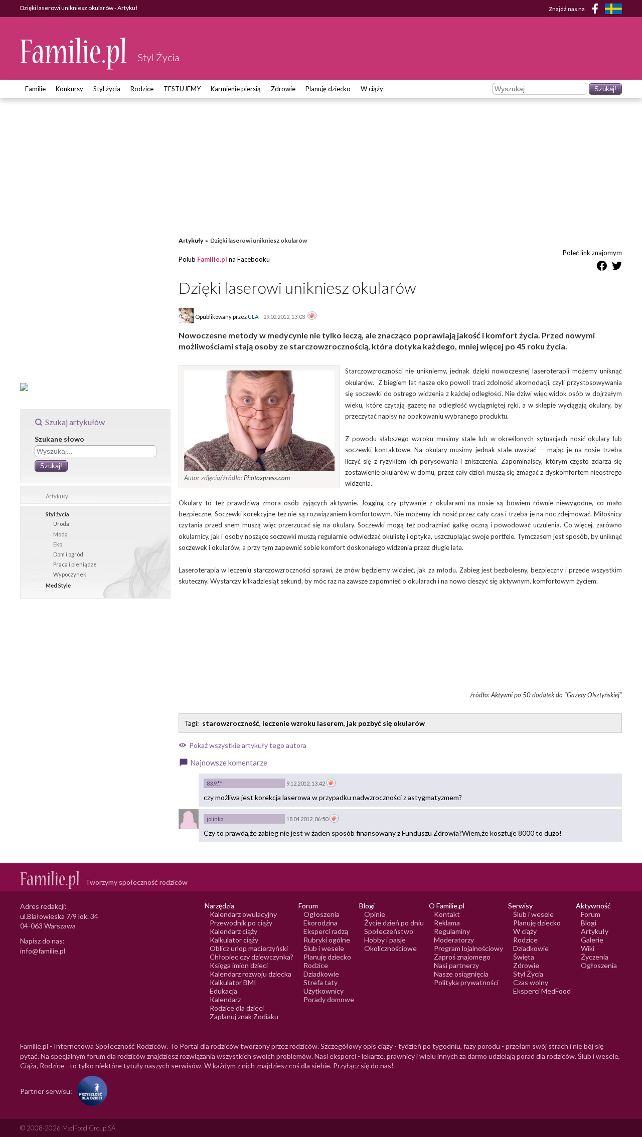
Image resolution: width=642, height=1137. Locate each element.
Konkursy (69, 89)
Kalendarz (225, 999)
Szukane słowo (59, 439)
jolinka (215, 819)
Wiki (587, 948)
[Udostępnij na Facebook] (602, 267)
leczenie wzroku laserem (303, 723)
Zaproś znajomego (462, 957)
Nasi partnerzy (456, 965)
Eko (57, 544)
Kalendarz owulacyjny (243, 914)
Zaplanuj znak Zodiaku (244, 1016)
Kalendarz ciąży (233, 931)
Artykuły (57, 496)
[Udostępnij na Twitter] (617, 267)
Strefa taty (320, 982)
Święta (523, 957)
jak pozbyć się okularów (386, 723)
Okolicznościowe (390, 948)
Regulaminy (452, 931)
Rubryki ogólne (326, 939)
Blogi (588, 922)
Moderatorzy (454, 939)
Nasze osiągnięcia (461, 974)
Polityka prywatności (466, 982)
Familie (35, 89)
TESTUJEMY (182, 89)
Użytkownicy (323, 991)
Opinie (374, 914)
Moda (60, 534)
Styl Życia (528, 974)
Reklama (447, 922)
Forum (590, 914)
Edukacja (223, 991)
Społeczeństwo (388, 931)
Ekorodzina (320, 922)
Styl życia (106, 89)
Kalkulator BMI (233, 982)
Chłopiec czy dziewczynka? (251, 957)
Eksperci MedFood (542, 991)
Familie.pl (212, 259)
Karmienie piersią (236, 89)
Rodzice (141, 89)
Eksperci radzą (325, 931)
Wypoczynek (69, 574)
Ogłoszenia (321, 914)
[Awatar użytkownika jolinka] (189, 819)
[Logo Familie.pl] (74, 53)
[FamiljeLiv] (613, 9)
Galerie (592, 939)
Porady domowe (328, 999)
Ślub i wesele (323, 948)
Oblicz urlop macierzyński (249, 948)
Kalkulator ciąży (234, 939)
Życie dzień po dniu (394, 922)
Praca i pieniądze (75, 564)
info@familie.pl (42, 950)
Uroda (61, 523)
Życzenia (594, 957)
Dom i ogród (68, 554)
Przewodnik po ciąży (241, 922)
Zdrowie (283, 89)
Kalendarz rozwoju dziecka (250, 974)
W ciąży (372, 89)
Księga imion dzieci (239, 965)
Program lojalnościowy (468, 948)
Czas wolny (530, 982)
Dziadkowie (321, 974)
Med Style (58, 585)
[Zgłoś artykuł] (311, 316)
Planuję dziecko (328, 89)
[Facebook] (597, 10)
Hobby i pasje (385, 939)
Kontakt (447, 914)
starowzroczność (230, 723)
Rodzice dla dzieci (237, 1008)
